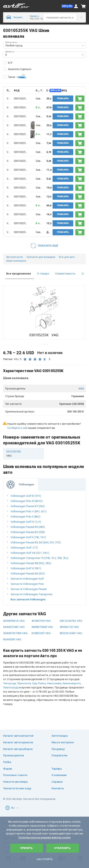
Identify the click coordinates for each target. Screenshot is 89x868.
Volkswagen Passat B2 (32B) (28, 532)
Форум (7, 768)
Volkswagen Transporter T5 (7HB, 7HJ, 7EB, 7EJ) (39, 558)
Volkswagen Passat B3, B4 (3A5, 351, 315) (36, 542)
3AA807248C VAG (14, 627)
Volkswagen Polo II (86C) (25, 516)
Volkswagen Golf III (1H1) (26, 495)
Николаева (54, 683)
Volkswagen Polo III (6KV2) (27, 501)
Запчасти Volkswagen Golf (27, 578)
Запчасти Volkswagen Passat (29, 589)
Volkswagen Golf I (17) (24, 547)
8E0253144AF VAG (71, 633)
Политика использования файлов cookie (44, 837)
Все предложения (18, 273)
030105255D (21, 98)
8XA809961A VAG (14, 620)
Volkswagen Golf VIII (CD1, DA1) (30, 552)
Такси (11, 77)
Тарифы (57, 768)
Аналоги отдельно (19, 69)
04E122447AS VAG (71, 620)
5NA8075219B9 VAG (15, 633)
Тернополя (24, 683)
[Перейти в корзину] (83, 6)
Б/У (10, 62)
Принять (26, 848)
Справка (57, 781)
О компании (59, 775)
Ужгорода (9, 683)
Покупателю (59, 755)
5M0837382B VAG (42, 627)
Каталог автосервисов (18, 742)
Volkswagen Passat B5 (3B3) (28, 526)
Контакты (58, 788)
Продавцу (58, 749)
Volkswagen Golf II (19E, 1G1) (28, 537)
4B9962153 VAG (69, 627)
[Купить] (79, 99)
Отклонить (62, 848)
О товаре (43, 273)
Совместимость (65, 273)
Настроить (45, 859)
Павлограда (11, 687)
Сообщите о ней (17, 427)
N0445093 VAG (12, 639)
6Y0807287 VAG (41, 633)
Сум (34, 683)
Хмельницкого (72, 683)
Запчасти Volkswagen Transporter (31, 594)
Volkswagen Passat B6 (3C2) (28, 573)
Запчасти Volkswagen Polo (27, 583)
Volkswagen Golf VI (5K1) (26, 568)
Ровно (42, 683)
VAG (81, 388)
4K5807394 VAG (41, 620)
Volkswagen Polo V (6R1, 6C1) (29, 511)
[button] (67, 6)
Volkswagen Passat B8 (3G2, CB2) (31, 563)
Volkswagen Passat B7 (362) (28, 506)
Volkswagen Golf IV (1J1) (26, 521)
